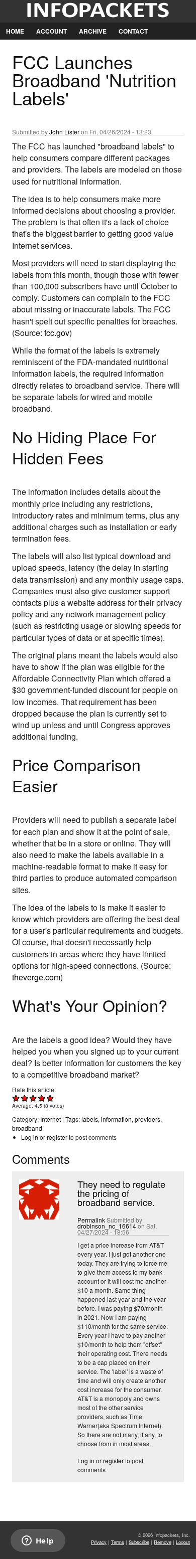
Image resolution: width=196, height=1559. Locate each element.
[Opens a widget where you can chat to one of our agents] (37, 1541)
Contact (133, 31)
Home (15, 31)
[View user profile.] (38, 1216)
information (116, 1119)
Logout (183, 1541)
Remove (162, 1541)
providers (147, 1119)
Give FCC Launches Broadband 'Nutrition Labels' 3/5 (33, 1098)
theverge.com (36, 977)
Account (51, 31)
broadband (27, 1128)
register (57, 1137)
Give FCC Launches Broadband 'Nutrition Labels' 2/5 (25, 1098)
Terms (117, 1541)
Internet (50, 1119)
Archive (93, 31)
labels (89, 1119)
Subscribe (139, 1541)
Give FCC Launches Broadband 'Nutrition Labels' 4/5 (42, 1098)
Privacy (99, 1541)
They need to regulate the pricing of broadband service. (121, 1192)
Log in (29, 1137)
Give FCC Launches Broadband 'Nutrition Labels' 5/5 (50, 1098)
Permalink (91, 1220)
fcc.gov (56, 332)
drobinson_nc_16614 (106, 1226)
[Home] (98, 11)
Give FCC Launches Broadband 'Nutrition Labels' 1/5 (16, 1098)
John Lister (64, 131)
